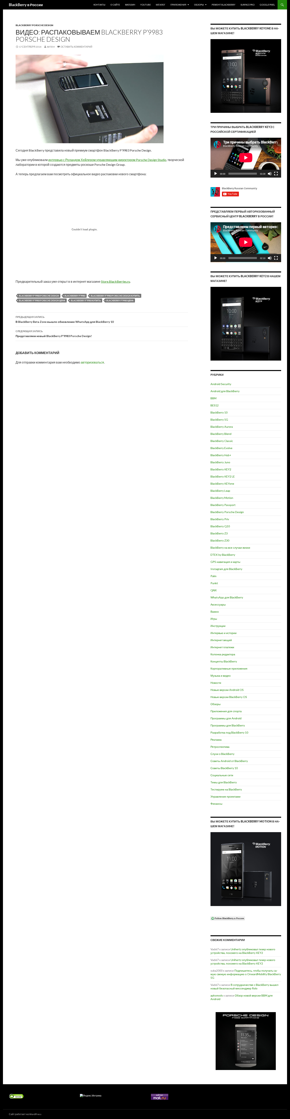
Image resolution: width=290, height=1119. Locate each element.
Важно (214, 611)
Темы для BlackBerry (223, 782)
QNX (213, 590)
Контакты (99, 4)
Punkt (214, 583)
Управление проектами (225, 796)
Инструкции (217, 625)
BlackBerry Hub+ (220, 455)
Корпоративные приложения (228, 668)
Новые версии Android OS (227, 689)
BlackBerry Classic (221, 441)
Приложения (178, 4)
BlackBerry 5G (219, 419)
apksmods (216, 995)
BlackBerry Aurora (221, 426)
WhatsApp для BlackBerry (226, 597)
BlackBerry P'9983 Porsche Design (39, 295)
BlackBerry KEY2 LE (222, 476)
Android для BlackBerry (224, 391)
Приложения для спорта (226, 711)
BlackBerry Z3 (219, 533)
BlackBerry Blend (220, 433)
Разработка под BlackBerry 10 (229, 732)
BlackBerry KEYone (222, 483)
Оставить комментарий (76, 46)
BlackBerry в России (26, 5)
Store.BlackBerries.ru (115, 281)
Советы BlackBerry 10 (224, 768)
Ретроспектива (219, 746)
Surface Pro (247, 4)
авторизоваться (92, 362)
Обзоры (199, 4)
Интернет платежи (222, 647)
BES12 (214, 405)
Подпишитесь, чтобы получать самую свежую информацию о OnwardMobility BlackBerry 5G (245, 974)
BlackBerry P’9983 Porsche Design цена (42, 300)
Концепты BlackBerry (223, 661)
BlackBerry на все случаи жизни (230, 547)
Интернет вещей (221, 640)
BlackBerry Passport (223, 505)
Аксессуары (218, 604)
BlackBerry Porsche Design (34, 25)
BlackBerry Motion (221, 497)
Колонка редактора (222, 654)
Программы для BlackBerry (227, 725)
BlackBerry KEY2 (220, 469)
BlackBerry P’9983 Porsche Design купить (115, 295)
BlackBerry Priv (219, 519)
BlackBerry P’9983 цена (120, 300)
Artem (51, 46)
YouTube (145, 4)
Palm (213, 576)
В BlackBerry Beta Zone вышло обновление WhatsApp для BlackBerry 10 (65, 319)
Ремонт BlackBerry (223, 4)
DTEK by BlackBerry (222, 554)
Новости (215, 682)
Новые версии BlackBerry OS (228, 697)
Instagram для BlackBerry (226, 569)
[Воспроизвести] (216, 174)
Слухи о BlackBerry (222, 753)
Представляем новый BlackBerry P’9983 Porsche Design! (54, 334)
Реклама (216, 739)
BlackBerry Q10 (220, 526)
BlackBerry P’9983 (75, 295)
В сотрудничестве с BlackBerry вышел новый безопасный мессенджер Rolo (244, 986)
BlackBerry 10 (218, 412)
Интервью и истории (223, 633)
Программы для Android (225, 718)
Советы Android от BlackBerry (229, 761)
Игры (213, 618)
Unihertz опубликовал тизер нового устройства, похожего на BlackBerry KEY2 (242, 951)
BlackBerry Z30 (219, 540)
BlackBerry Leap (220, 490)
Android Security (220, 384)
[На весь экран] (276, 174)
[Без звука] (270, 174)
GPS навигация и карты (225, 561)
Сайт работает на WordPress (25, 1114)
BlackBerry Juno (220, 462)
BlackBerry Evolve (221, 448)
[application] (245, 158)
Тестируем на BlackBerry (226, 789)
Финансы (216, 803)
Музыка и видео (220, 675)
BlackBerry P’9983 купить (86, 300)
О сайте (115, 4)
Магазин (130, 4)
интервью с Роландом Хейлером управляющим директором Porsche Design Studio (107, 160)
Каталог (160, 4)
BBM (213, 398)
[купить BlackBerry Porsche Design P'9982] (245, 1041)
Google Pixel (267, 4)
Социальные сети (221, 775)
